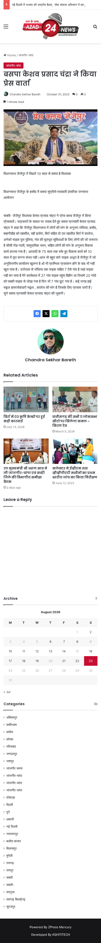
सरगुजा (10, 892)
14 (64, 651)
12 (37, 651)
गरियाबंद (11, 746)
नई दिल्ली (11, 826)
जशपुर (10, 761)
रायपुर (9, 870)
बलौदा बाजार (13, 841)
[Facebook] (37, 313)
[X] (46, 313)
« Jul (7, 692)
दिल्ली (9, 805)
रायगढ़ (10, 863)
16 (90, 651)
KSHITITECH (61, 934)
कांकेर (9, 732)
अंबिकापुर (11, 717)
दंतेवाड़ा (10, 797)
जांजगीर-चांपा (26, 55)
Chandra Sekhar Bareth (25, 94)
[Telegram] (63, 313)
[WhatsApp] (54, 313)
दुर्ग (8, 812)
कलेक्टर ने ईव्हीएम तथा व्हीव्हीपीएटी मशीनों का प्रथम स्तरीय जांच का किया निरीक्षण (74, 473)
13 (50, 651)
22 (77, 661)
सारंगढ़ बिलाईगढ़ (15, 899)
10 (10, 651)
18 (23, 661)
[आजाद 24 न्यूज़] (50, 26)
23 (91, 661)
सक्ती (9, 877)
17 (10, 661)
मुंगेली (9, 856)
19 (37, 661)
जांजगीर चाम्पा (14, 768)
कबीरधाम (11, 725)
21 (64, 661)
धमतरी (10, 819)
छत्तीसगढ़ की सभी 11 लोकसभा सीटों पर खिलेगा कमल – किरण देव (74, 421)
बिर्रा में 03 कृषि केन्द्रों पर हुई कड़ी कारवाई (24, 418)
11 (23, 651)
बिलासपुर (11, 848)
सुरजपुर (10, 906)
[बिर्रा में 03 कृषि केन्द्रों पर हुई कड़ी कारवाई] (26, 399)
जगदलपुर (11, 754)
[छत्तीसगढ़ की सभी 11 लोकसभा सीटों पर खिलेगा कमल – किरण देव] (74, 399)
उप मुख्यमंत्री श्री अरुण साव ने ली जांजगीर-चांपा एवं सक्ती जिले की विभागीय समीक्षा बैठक (25, 475)
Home (11, 55)
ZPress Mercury (59, 927)
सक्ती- (10, 885)
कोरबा (9, 739)
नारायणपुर (12, 834)
